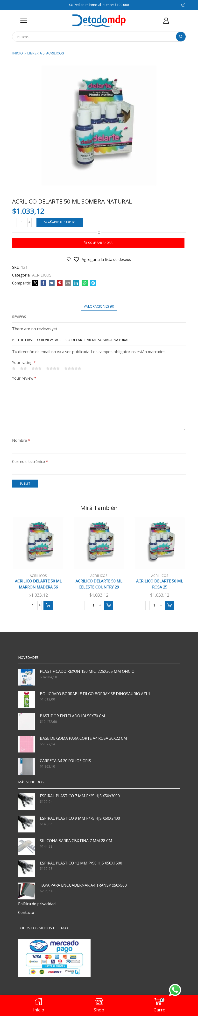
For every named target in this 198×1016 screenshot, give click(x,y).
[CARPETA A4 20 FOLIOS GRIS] (26, 766)
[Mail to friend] (68, 283)
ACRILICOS (55, 53)
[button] (48, 605)
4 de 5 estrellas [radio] (53, 368)
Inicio (17, 53)
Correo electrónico (30, 461)
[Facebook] (43, 283)
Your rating (24, 362)
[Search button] (181, 36)
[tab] (99, 306)
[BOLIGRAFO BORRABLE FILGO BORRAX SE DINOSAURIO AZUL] (26, 699)
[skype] (92, 283)
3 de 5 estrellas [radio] (36, 368)
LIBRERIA (34, 53)
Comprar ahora (100, 242)
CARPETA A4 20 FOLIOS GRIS (65, 760)
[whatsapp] (84, 283)
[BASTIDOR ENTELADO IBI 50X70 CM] (26, 721)
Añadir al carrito (62, 222)
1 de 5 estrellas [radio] (13, 368)
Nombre (21, 440)
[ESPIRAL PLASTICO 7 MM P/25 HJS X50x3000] (26, 801)
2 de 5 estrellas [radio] (23, 368)
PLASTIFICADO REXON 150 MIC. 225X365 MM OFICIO (87, 671)
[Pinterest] (60, 283)
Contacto (26, 912)
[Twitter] (35, 283)
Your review (24, 378)
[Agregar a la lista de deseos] (54, 561)
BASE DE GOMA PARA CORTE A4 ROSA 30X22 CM (83, 738)
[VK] (52, 283)
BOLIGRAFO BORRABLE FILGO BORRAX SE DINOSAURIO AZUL (95, 693)
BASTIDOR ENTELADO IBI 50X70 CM (72, 716)
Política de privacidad (37, 903)
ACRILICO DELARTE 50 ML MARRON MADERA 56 (38, 584)
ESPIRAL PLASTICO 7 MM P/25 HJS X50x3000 (80, 795)
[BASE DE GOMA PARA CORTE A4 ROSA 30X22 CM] (26, 744)
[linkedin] (76, 283)
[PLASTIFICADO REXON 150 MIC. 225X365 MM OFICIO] (26, 677)
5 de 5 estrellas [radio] (72, 368)
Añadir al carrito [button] (41, 563)
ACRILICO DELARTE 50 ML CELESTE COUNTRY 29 (99, 584)
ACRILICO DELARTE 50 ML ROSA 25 (159, 584)
